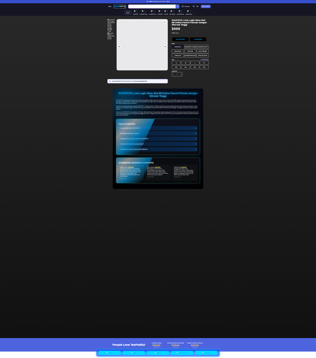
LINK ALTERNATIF (183, 352)
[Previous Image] (120, 46)
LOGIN (135, 352)
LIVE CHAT (207, 352)
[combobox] (152, 6)
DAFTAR (159, 352)
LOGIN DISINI (198, 39)
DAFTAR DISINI (180, 39)
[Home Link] (120, 6)
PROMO (111, 352)
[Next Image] (165, 46)
